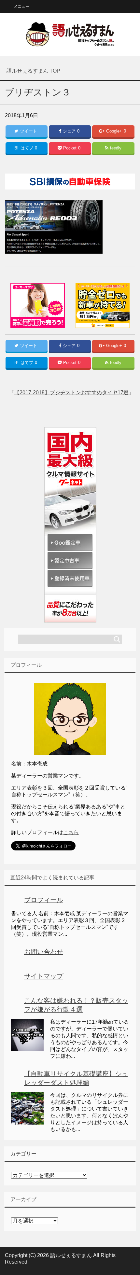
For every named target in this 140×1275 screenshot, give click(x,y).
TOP (33, 71)
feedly (115, 148)
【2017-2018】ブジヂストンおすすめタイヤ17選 (71, 392)
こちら (71, 832)
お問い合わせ (43, 951)
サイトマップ (43, 976)
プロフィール (43, 900)
